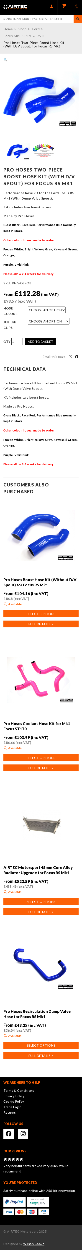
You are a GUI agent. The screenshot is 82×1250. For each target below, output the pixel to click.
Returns (9, 1112)
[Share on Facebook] (77, 356)
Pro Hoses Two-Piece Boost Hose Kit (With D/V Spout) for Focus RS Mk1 (33, 44)
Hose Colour (10, 311)
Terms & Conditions (18, 1090)
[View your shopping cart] (64, 7)
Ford (36, 29)
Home (8, 29)
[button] (5, 60)
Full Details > (41, 624)
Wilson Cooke (33, 1244)
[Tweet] (71, 356)
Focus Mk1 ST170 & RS (22, 36)
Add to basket (40, 341)
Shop (22, 29)
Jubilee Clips (9, 325)
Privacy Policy (13, 1096)
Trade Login (12, 1107)
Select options (41, 614)
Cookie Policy (13, 1101)
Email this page (54, 357)
